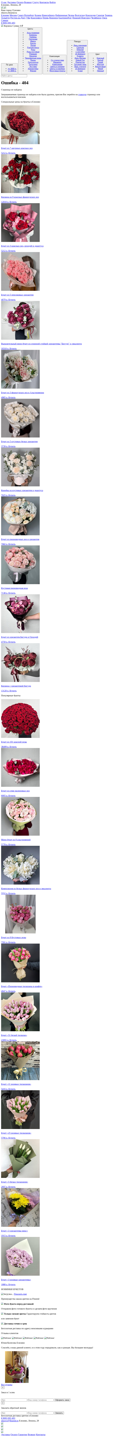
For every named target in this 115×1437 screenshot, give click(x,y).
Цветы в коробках (57, 69)
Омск (104, 18)
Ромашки (33, 54)
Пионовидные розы (33, 58)
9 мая (80, 71)
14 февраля (80, 54)
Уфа (28, 18)
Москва (13, 15)
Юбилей (80, 50)
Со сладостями (57, 60)
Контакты (44, 2)
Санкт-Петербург (26, 15)
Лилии (33, 45)
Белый (100, 60)
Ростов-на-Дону (18, 18)
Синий (100, 62)
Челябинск (96, 18)
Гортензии (33, 39)
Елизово (5, 15)
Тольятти (5, 18)
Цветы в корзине (57, 67)
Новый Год (80, 60)
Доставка (11, 2)
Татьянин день (80, 64)
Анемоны (33, 35)
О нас (4, 2)
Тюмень (108, 15)
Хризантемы (33, 69)
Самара (4, 20)
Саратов (100, 15)
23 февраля (80, 69)
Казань (38, 15)
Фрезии (33, 71)
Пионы (33, 60)
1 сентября (80, 52)
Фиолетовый (100, 67)
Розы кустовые (33, 52)
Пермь (45, 18)
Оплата (20, 2)
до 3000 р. (12, 69)
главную (82, 94)
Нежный (100, 71)
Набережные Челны (64, 15)
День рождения (80, 45)
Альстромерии (33, 33)
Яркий (100, 69)
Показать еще (20, 1294)
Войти (53, 2)
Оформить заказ (62, 1400)
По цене (11, 68)
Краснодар (91, 15)
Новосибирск (48, 15)
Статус (35, 2)
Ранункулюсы (33, 47)
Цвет (100, 62)
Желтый (100, 64)
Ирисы (33, 41)
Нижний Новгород (81, 18)
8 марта (80, 56)
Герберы (33, 37)
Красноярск (36, 18)
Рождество (80, 62)
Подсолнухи (33, 62)
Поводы (80, 56)
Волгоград (80, 15)
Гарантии (22, 1434)
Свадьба (80, 47)
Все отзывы (6, 1384)
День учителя (80, 67)
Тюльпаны (33, 64)
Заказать (59, 1413)
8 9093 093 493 (8, 23)
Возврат (28, 2)
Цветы (33, 50)
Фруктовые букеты (57, 71)
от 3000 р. (12, 71)
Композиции (57, 63)
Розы (33, 50)
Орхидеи (33, 56)
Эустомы (33, 67)
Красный (100, 58)
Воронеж (53, 18)
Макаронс (57, 62)
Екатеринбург (65, 18)
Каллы (33, 43)
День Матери (80, 58)
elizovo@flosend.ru (10, 1421)
